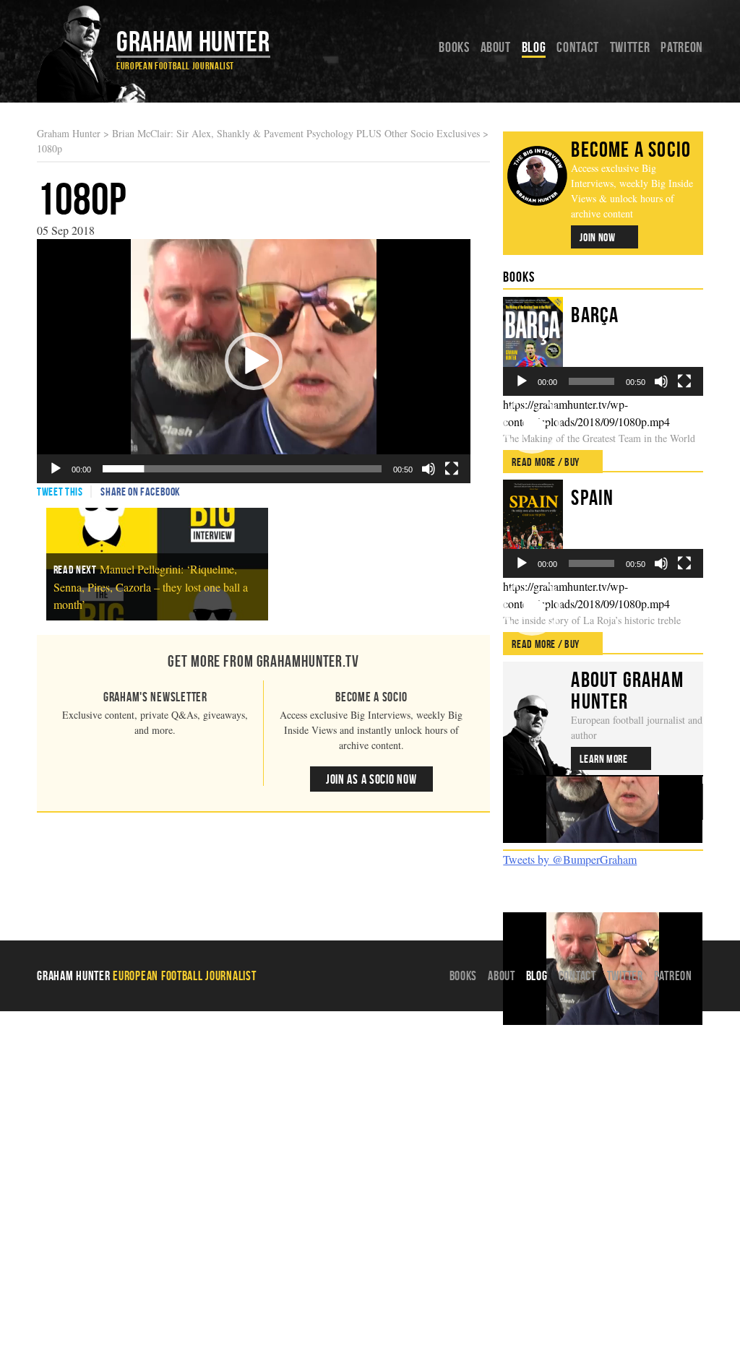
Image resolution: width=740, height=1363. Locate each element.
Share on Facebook (140, 491)
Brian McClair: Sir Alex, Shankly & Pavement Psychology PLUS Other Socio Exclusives (296, 133)
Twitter (630, 47)
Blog (534, 47)
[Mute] (428, 469)
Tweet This (59, 491)
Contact (577, 47)
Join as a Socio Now (371, 779)
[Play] (55, 469)
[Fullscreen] (451, 469)
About (496, 47)
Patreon (681, 47)
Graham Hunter (193, 41)
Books (454, 47)
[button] (254, 361)
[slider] (242, 468)
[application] (253, 361)
